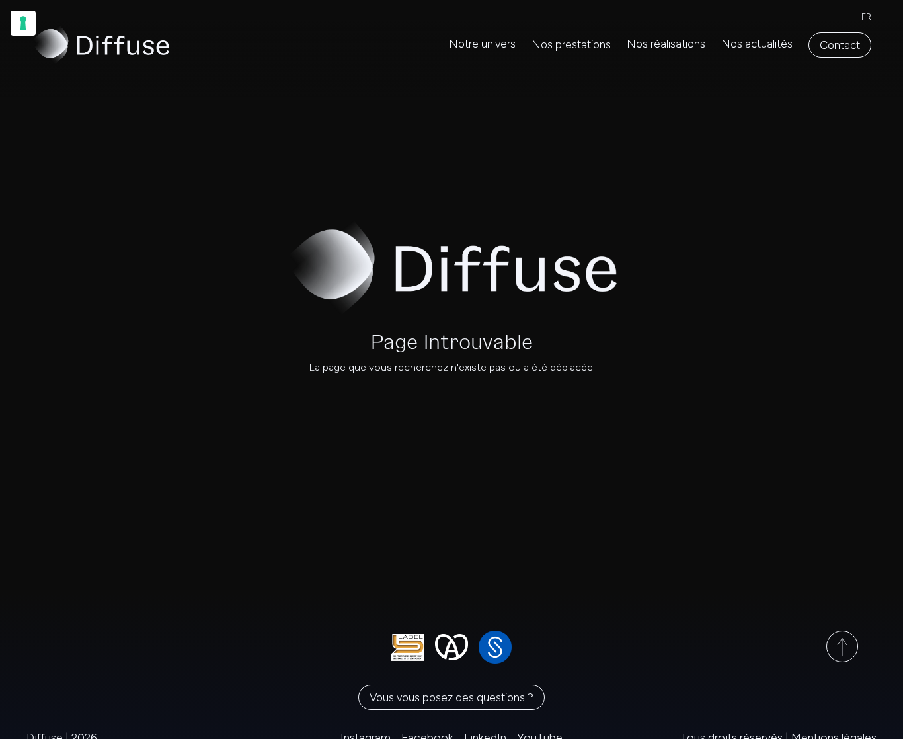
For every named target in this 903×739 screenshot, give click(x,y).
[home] (100, 44)
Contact (840, 45)
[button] (571, 45)
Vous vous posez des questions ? (451, 697)
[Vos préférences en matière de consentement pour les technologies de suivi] (23, 23)
